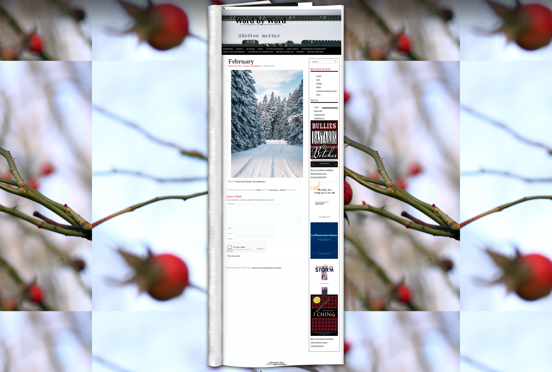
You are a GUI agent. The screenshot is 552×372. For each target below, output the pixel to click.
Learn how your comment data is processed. (266, 267)
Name (230, 228)
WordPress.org (319, 118)
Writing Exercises (315, 52)
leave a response (273, 190)
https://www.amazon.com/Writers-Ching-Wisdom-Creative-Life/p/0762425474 (322, 342)
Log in (316, 107)
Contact (240, 49)
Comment (231, 203)
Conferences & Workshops (313, 49)
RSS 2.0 (259, 190)
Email (230, 233)
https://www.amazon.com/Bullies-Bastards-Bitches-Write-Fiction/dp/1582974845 (322, 173)
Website (230, 239)
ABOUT (260, 49)
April (318, 80)
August (318, 76)
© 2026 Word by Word (276, 362)
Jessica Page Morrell (244, 181)
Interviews (228, 49)
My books (251, 49)
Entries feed (318, 111)
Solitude (319, 83)
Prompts (300, 52)
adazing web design (279, 364)
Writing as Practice (285, 52)
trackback (282, 190)
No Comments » (259, 181)
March (318, 87)
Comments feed (319, 115)
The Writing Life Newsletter (260, 52)
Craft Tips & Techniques (234, 52)
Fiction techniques (275, 49)
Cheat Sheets (292, 49)
